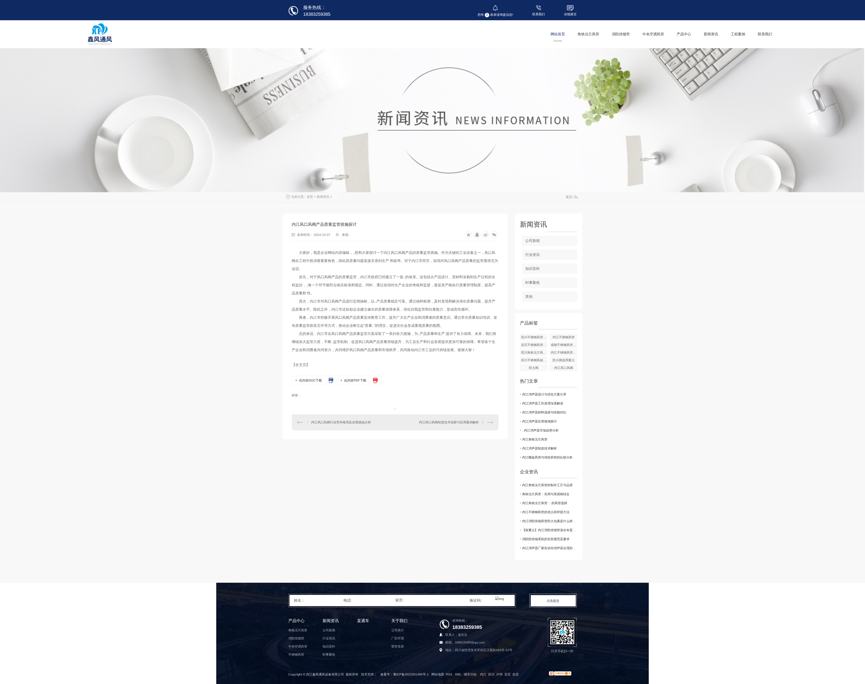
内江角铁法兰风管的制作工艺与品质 (547, 485)
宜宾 (507, 674)
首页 (310, 197)
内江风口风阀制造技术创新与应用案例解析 (449, 422)
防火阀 (533, 368)
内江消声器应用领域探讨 (539, 421)
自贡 (515, 674)
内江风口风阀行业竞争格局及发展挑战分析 (341, 422)
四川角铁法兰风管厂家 (534, 352)
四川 (491, 674)
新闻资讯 (711, 34)
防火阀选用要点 (564, 360)
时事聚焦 (532, 282)
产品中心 (684, 34)
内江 (483, 674)
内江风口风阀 (563, 368)
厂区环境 (397, 638)
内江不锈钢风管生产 (564, 352)
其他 (336, 197)
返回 (569, 197)
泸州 (499, 674)
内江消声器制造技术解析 (539, 448)
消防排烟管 (621, 34)
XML (458, 674)
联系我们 (538, 14)
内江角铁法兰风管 (534, 439)
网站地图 (437, 674)
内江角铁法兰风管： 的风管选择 (544, 503)
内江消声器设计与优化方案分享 (544, 394)
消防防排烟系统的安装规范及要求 (545, 539)
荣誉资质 (397, 646)
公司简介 (397, 630)
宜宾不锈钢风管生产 (534, 345)
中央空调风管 (653, 34)
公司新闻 (532, 241)
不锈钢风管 (296, 654)
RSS (449, 674)
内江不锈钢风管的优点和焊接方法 (545, 512)
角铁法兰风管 (588, 34)
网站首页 (558, 34)
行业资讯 (532, 255)
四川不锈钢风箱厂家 (534, 360)
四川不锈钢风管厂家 (534, 337)
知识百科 (532, 269)
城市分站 (470, 674)
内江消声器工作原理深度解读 (542, 403)
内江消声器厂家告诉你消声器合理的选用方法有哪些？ (549, 548)
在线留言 (570, 14)
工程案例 (738, 34)
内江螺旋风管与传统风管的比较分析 (547, 457)
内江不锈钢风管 (564, 337)
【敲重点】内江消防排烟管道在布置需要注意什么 (549, 530)
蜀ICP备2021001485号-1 (411, 674)
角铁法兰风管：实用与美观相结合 (545, 494)
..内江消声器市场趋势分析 (540, 430)
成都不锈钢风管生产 (564, 345)
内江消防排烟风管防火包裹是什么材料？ (549, 521)
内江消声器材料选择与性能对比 (544, 412)
